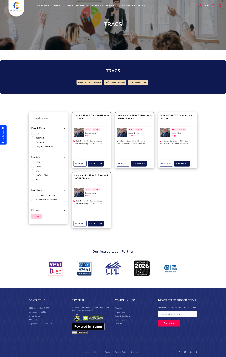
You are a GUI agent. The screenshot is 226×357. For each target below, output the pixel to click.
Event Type (38, 128)
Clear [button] (36, 216)
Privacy (97, 352)
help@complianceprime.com (40, 324)
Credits (35, 157)
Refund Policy (120, 320)
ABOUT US (42, 5)
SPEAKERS (96, 5)
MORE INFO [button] (80, 163)
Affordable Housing (115, 82)
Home (87, 352)
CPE (37, 171)
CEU (69, 5)
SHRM (38, 166)
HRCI (37, 162)
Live (37, 133)
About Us (118, 308)
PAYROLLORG (41, 175)
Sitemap (134, 352)
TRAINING (56, 5)
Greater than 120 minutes (46, 199)
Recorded (39, 138)
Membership (112, 5)
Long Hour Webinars (44, 146)
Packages (39, 142)
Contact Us (119, 324)
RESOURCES (127, 5)
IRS (36, 179)
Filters (35, 210)
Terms (107, 352)
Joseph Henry (90, 133)
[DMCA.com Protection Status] (80, 332)
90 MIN (96, 129)
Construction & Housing (89, 82)
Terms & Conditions (122, 316)
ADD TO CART (95, 163)
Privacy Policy (120, 312)
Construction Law (138, 82)
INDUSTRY (81, 5)
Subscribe (169, 323)
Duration (36, 190)
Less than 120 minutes (45, 195)
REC (89, 129)
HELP (140, 5)
